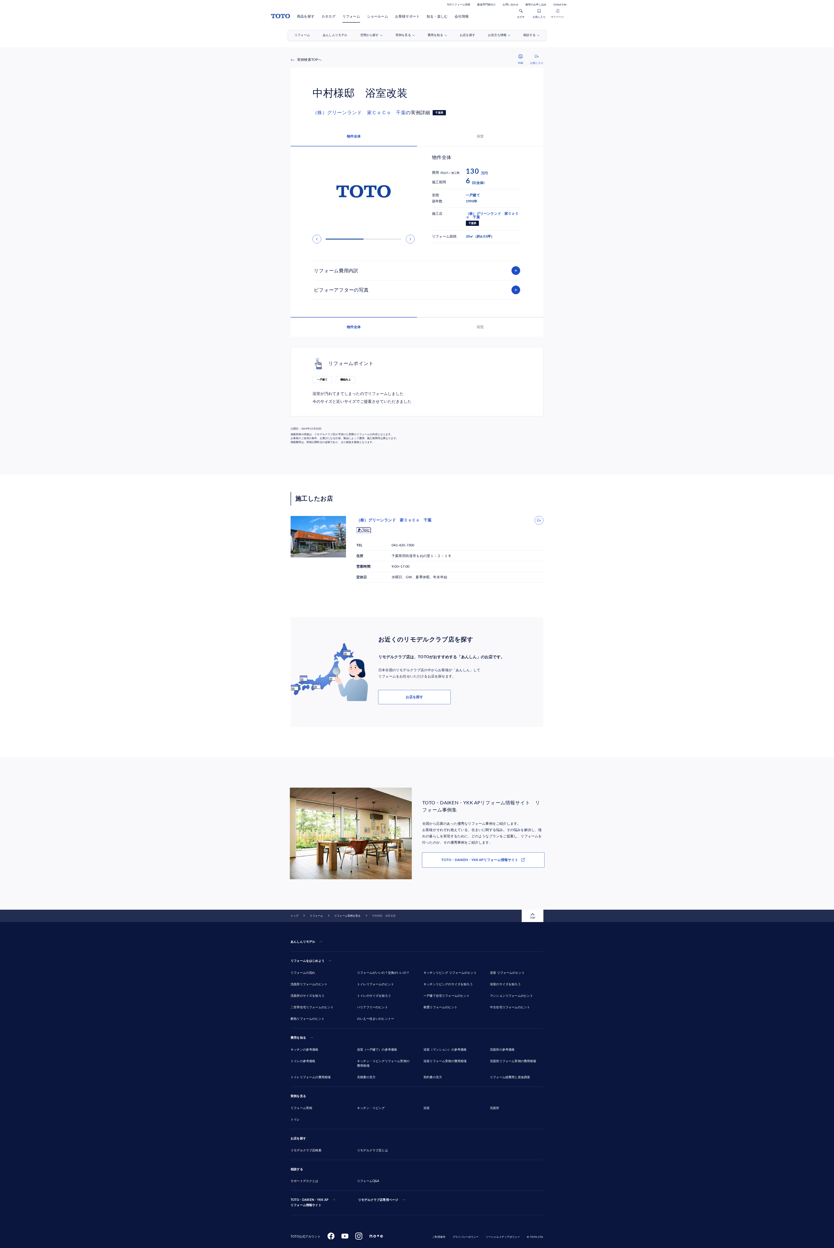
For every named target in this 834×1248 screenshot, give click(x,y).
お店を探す (414, 697)
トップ (294, 915)
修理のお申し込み (535, 4)
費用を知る (298, 1037)
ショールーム (377, 16)
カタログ (328, 16)
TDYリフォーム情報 (458, 4)
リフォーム (351, 16)
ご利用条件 (438, 1237)
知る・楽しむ (437, 16)
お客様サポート (407, 16)
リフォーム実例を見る (347, 915)
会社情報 (462, 16)
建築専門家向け (486, 4)
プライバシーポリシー (465, 1237)
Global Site (559, 4)
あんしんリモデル (303, 941)
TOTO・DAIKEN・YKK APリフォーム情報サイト (479, 860)
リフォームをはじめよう (307, 960)
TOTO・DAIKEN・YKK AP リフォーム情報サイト (309, 1202)
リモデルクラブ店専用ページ (378, 1200)
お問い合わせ (510, 4)
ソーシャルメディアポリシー (503, 1237)
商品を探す (305, 16)
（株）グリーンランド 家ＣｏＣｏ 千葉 (359, 112)
